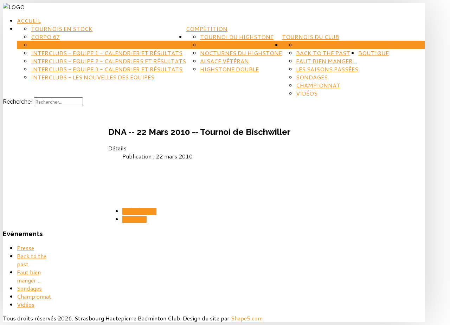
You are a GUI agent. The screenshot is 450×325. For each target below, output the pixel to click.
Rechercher (17, 101)
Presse (306, 45)
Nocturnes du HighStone (241, 53)
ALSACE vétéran (224, 61)
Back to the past (323, 53)
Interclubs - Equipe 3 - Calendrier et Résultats (106, 69)
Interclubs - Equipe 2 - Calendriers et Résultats (108, 61)
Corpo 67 (45, 37)
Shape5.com (247, 318)
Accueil (29, 21)
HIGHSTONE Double (229, 69)
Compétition (206, 29)
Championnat (318, 85)
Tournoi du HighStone (237, 37)
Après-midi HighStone (235, 45)
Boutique (373, 53)
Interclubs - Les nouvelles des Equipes (92, 77)
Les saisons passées (327, 69)
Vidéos (306, 93)
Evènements (377, 45)
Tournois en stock (61, 29)
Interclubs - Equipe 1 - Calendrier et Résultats (106, 53)
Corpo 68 (45, 45)
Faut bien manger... (326, 61)
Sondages (312, 77)
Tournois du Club (310, 37)
